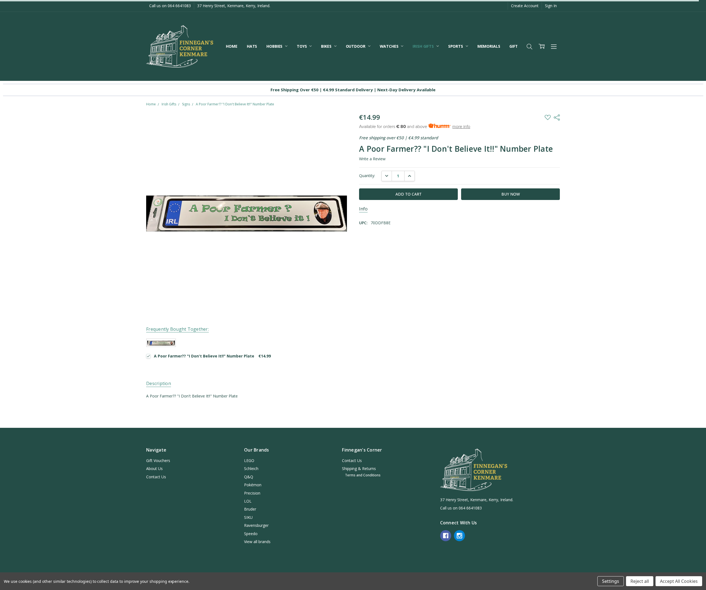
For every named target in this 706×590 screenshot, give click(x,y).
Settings (610, 581)
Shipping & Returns (359, 468)
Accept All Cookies (679, 581)
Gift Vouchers (158, 460)
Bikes (326, 46)
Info (363, 209)
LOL (248, 501)
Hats (252, 46)
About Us (154, 468)
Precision (252, 493)
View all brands (257, 541)
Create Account (525, 5)
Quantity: (367, 175)
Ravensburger (256, 525)
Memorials (488, 46)
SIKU (248, 517)
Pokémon (252, 484)
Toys (302, 46)
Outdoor (356, 46)
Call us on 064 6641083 (170, 5)
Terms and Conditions (363, 475)
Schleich (251, 468)
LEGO (249, 460)
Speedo (251, 533)
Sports (456, 46)
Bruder (250, 509)
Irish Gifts (424, 46)
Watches (390, 46)
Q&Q (248, 476)
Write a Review (372, 159)
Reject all (639, 581)
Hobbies (275, 46)
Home (231, 46)
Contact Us (156, 476)
